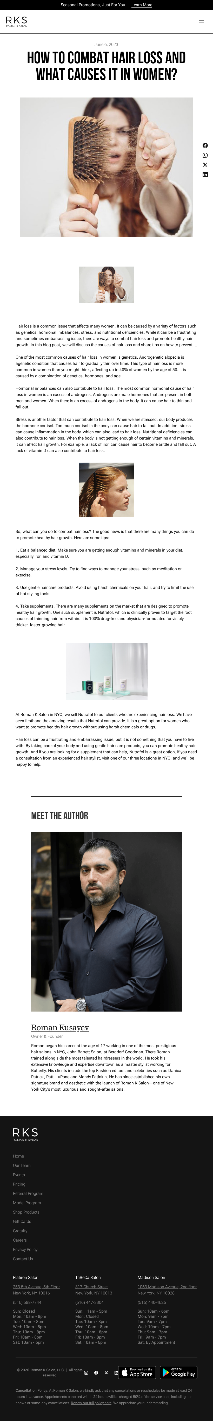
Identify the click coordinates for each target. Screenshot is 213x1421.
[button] (199, 22)
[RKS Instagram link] (86, 1372)
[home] (16, 22)
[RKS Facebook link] (96, 1372)
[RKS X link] (106, 1372)
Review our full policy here (91, 1403)
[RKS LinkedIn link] (116, 1372)
